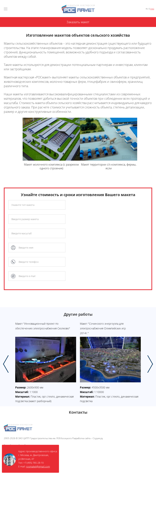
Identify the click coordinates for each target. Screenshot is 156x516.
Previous (6, 364)
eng (152, 9)
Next (150, 364)
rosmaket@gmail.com (38, 466)
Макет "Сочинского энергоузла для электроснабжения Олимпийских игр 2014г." (103, 328)
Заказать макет (78, 22)
